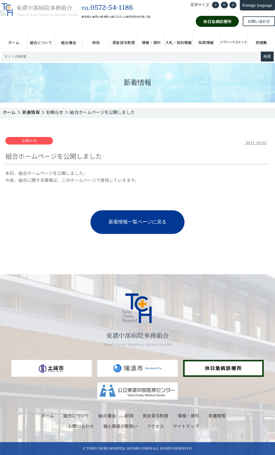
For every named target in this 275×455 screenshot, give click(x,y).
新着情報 (217, 415)
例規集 (261, 42)
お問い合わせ (259, 21)
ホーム (13, 42)
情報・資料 (151, 42)
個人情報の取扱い (120, 426)
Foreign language (257, 5)
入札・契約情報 (178, 42)
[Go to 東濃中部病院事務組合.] (9, 112)
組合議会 (68, 42)
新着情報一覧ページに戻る (137, 222)
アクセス (155, 426)
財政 (96, 42)
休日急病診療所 (217, 21)
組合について (41, 42)
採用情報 (206, 42)
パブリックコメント (233, 42)
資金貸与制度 (123, 42)
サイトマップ (186, 426)
